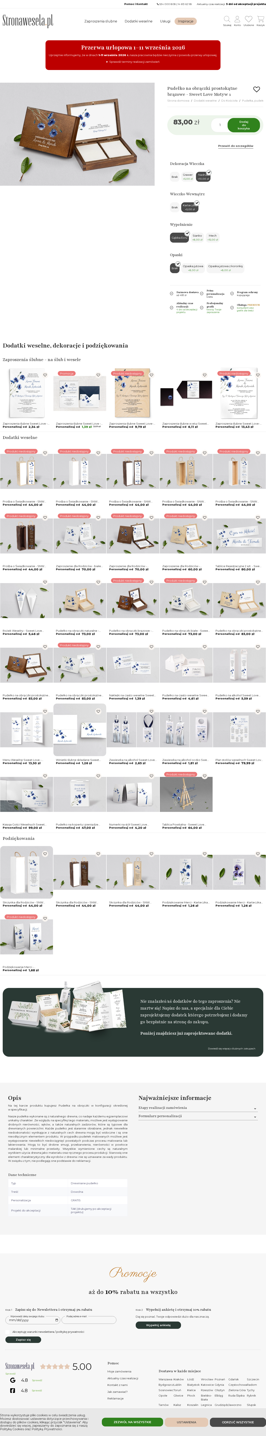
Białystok (193, 1384)
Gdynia (219, 1384)
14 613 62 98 (185, 4)
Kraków (179, 1379)
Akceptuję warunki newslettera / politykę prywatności (48, 1331)
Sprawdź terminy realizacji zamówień (134, 61)
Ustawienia (186, 1422)
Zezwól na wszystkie (132, 1422)
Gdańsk (233, 1379)
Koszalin (192, 1405)
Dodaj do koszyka (244, 125)
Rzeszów (207, 1390)
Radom (252, 1384)
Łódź (190, 1379)
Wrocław (207, 1379)
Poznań (220, 1379)
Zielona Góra (237, 1390)
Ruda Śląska (236, 1395)
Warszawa (165, 1379)
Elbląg (219, 1395)
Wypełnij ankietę (158, 1325)
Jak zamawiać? (117, 1391)
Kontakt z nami (117, 1385)
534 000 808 (167, 4)
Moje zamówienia (119, 1371)
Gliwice (178, 1395)
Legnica (206, 1405)
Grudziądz (221, 1405)
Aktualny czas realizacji (122, 1378)
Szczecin (253, 1379)
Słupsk (251, 1405)
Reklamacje (115, 1398)
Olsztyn (220, 1390)
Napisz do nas (175, 1008)
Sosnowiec (166, 1390)
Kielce (191, 1390)
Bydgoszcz (166, 1384)
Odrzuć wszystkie (238, 1422)
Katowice (207, 1384)
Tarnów (164, 1405)
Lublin (177, 1384)
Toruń (177, 1390)
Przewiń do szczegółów (235, 145)
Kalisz (177, 1405)
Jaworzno (234, 1405)
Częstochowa (237, 1384)
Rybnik (251, 1395)
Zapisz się (23, 1339)
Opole (163, 1395)
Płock (191, 1395)
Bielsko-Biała (206, 1397)
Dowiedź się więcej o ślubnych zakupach (231, 1048)
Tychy (251, 1390)
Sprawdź (10, 1373)
